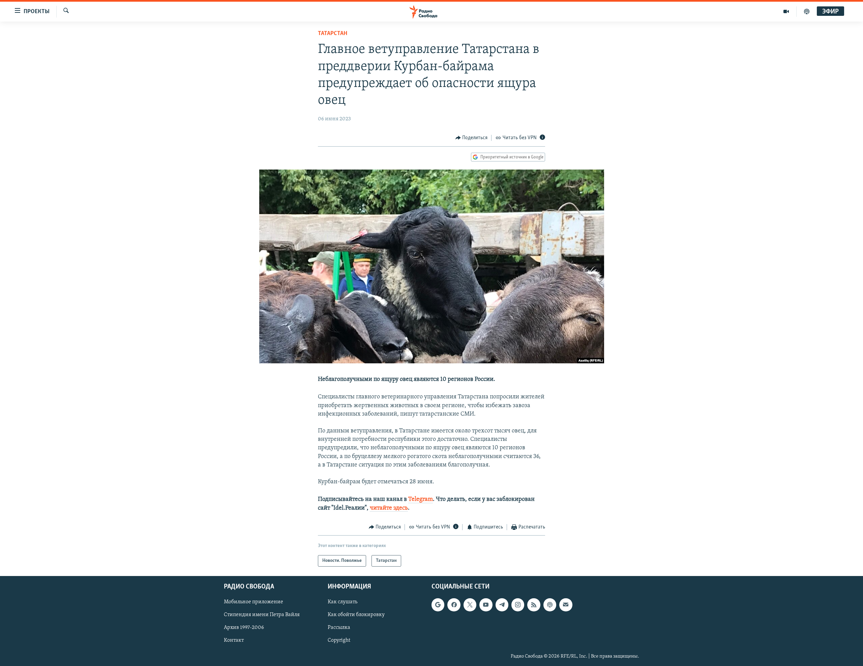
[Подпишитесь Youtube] (485, 605)
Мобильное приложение (253, 602)
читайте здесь (389, 508)
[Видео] (786, 11)
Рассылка (339, 628)
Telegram (420, 499)
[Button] (471, 137)
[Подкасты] (549, 605)
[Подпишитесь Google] (438, 605)
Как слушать (342, 602)
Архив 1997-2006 (244, 628)
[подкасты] (807, 11)
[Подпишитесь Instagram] (517, 605)
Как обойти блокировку (356, 615)
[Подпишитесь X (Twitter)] (470, 605)
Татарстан (332, 34)
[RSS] (533, 605)
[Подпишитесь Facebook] (453, 605)
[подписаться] (565, 605)
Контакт (234, 640)
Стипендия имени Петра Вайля (262, 615)
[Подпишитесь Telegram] (502, 605)
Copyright (339, 640)
